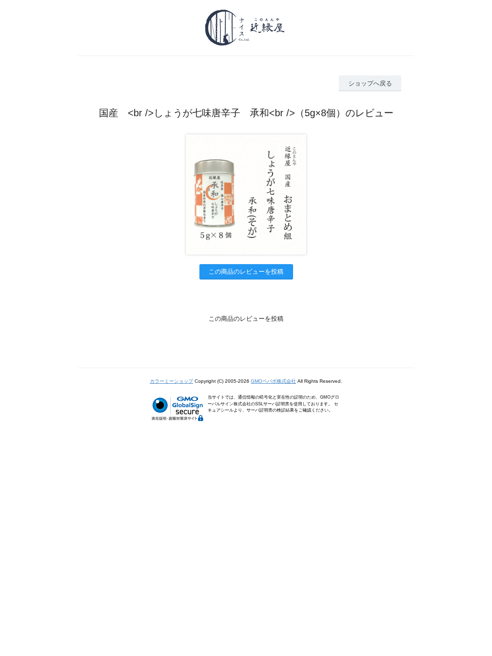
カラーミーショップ (171, 381)
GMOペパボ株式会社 (273, 381)
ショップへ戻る (370, 83)
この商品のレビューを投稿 (246, 271)
